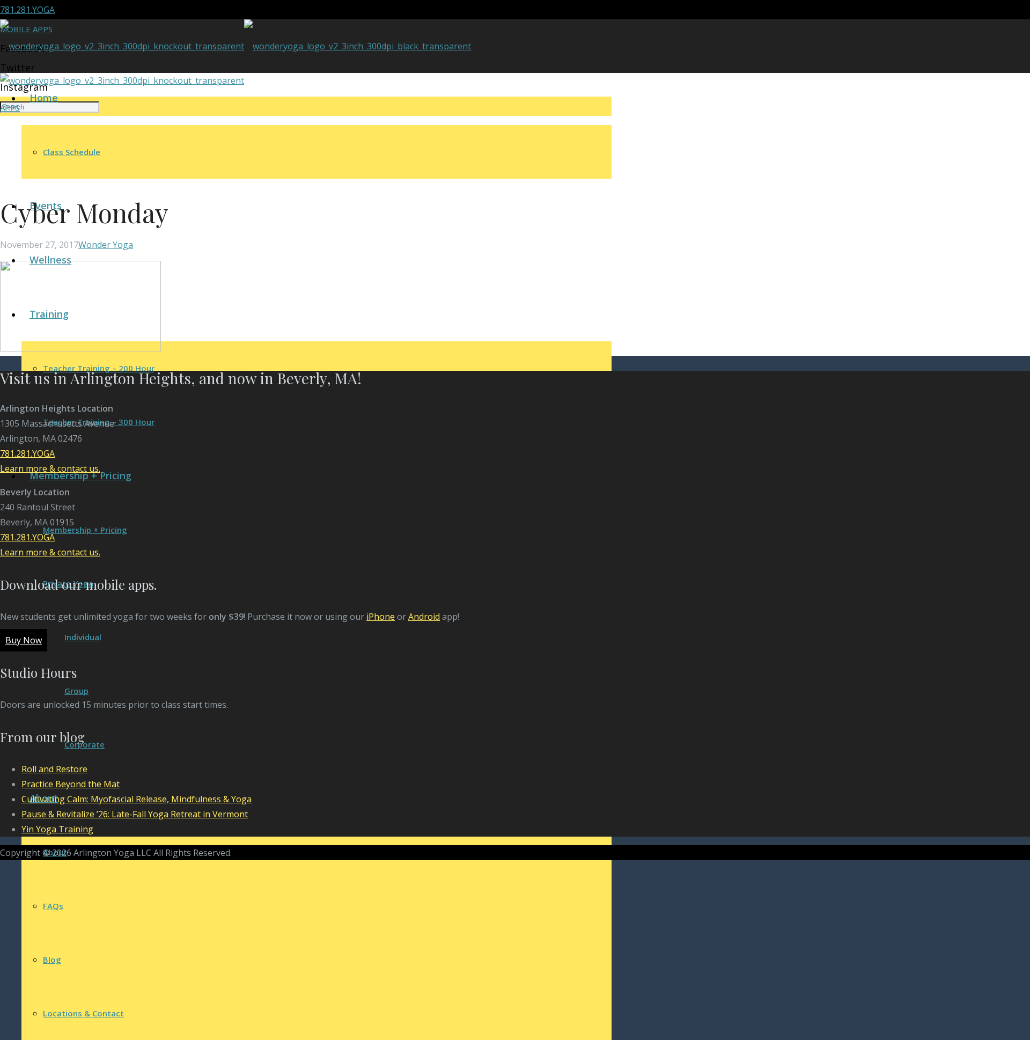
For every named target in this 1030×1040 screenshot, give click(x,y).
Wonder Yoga (105, 245)
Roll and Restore (54, 769)
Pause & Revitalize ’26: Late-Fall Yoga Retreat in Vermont (134, 814)
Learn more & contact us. (50, 468)
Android (424, 616)
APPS (10, 107)
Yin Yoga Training (57, 829)
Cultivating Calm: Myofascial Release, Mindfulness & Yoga (136, 799)
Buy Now (23, 640)
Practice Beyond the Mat (70, 784)
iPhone (380, 616)
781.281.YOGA (27, 10)
